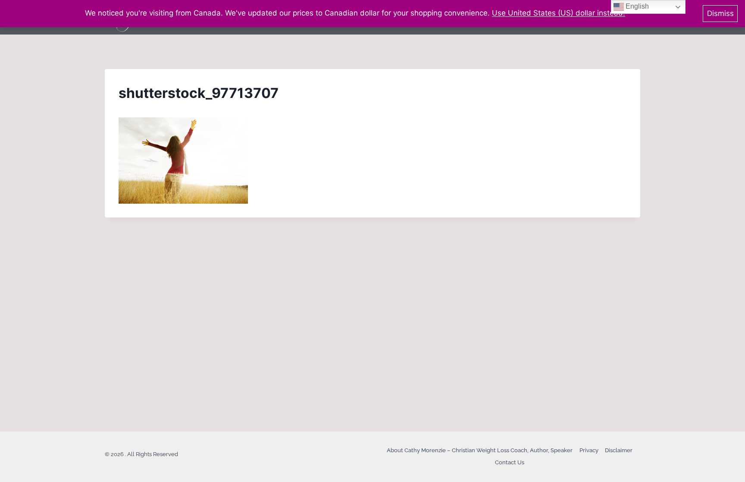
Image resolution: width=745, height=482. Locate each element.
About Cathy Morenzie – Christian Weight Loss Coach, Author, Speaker (480, 450)
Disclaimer (618, 450)
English (636, 6)
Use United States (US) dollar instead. (558, 13)
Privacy (588, 450)
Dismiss (720, 13)
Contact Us (509, 462)
